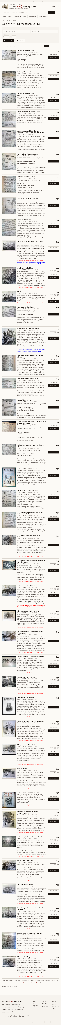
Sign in (53, 6)
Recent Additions (32, 16)
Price (4, 34)
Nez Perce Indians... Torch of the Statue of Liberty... (30, 356)
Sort (17, 46)
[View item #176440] (9, 961)
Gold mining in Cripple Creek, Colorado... (30, 837)
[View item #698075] (9, 363)
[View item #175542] (9, 540)
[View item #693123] (9, 449)
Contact (34, 1001)
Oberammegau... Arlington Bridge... (28, 329)
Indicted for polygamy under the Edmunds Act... (30, 446)
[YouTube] (23, 1016)
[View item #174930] (9, 728)
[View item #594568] (9, 311)
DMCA (53, 1008)
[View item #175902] (9, 661)
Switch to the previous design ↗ (52, 1)
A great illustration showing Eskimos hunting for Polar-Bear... (31, 561)
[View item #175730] (9, 636)
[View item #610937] (9, 184)
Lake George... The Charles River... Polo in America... (30, 908)
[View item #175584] (9, 681)
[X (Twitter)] (8, 1016)
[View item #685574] (9, 407)
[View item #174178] (9, 275)
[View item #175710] (9, 940)
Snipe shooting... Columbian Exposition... (29, 933)
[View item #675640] (9, 205)
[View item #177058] (9, 800)
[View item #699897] (9, 138)
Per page (34, 46)
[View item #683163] (9, 161)
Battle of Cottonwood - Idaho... (26, 177)
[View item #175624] (9, 912)
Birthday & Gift (17, 16)
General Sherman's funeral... (26, 677)
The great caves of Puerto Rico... (27, 745)
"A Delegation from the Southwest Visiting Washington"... (30, 632)
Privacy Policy (55, 1006)
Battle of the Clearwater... (25, 400)
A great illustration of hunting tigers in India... (29, 536)
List (46, 46)
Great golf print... (22, 768)
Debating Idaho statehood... (25, 72)
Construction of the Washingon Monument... (30, 721)
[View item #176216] (9, 819)
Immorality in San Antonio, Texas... (28, 378)
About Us (10, 16)
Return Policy (55, 1004)
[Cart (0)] (57, 6)
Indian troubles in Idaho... (25, 220)
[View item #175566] (9, 336)
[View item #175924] (9, 841)
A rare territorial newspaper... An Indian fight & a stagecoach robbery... (31, 422)
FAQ (34, 1003)
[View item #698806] (9, 565)
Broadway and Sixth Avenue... (26, 697)
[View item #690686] (9, 426)
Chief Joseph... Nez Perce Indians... (28, 491)
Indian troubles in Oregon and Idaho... (29, 112)
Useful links (45, 1006)
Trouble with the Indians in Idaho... (28, 198)
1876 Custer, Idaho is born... (25, 307)
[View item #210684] (9, 477)
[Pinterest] (11, 1016)
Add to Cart (53, 57)
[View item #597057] (9, 98)
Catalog (24, 16)
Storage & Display (43, 16)
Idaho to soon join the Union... (26, 50)
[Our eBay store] (15, 1016)
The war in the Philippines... (25, 957)
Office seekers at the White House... (28, 586)
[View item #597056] (9, 55)
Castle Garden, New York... (25, 860)
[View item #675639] (9, 119)
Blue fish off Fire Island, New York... (28, 611)
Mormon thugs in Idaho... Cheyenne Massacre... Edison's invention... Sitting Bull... (31, 131)
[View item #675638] (9, 227)
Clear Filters (19, 40)
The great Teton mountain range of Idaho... (30, 241)
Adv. (57, 12)
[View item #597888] (9, 383)
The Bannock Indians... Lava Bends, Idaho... (30, 292)
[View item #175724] (9, 615)
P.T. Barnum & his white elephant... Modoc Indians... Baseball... (30, 513)
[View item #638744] (9, 520)
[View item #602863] (9, 79)
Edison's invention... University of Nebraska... (31, 657)
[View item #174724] (9, 246)
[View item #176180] (9, 865)
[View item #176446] (9, 773)
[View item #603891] (9, 498)
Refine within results (10, 28)
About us (44, 1001)
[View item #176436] (9, 889)
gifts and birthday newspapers (31, 982)
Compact (52, 46)
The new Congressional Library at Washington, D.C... (27, 812)
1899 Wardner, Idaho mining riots (27, 154)
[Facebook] (20, 1016)
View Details (53, 54)
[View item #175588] (9, 706)
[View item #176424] (9, 749)
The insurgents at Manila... (25, 884)
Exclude (33, 28)
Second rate (53, 243)
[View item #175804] (9, 590)
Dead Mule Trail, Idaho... (25, 268)
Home (4, 16)
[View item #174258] (9, 296)
